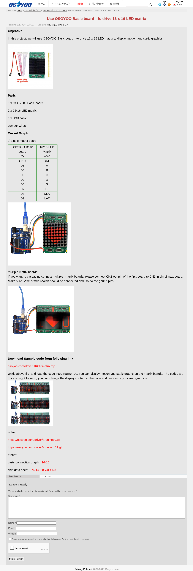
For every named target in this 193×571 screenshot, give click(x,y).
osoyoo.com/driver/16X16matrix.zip (31, 366)
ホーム (41, 3)
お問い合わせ (96, 3)
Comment (14, 496)
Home (19, 10)
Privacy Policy (82, 569)
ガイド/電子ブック (32, 10)
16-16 (45, 462)
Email (11, 528)
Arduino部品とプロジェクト (55, 10)
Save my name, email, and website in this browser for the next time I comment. (51, 539)
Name (12, 523)
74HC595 (51, 470)
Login (164, 1)
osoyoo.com (47, 476)
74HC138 (37, 470)
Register (179, 1)
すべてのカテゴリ (61, 3)
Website (12, 533)
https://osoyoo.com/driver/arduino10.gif (34, 439)
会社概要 (115, 3)
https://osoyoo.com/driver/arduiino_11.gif (35, 447)
